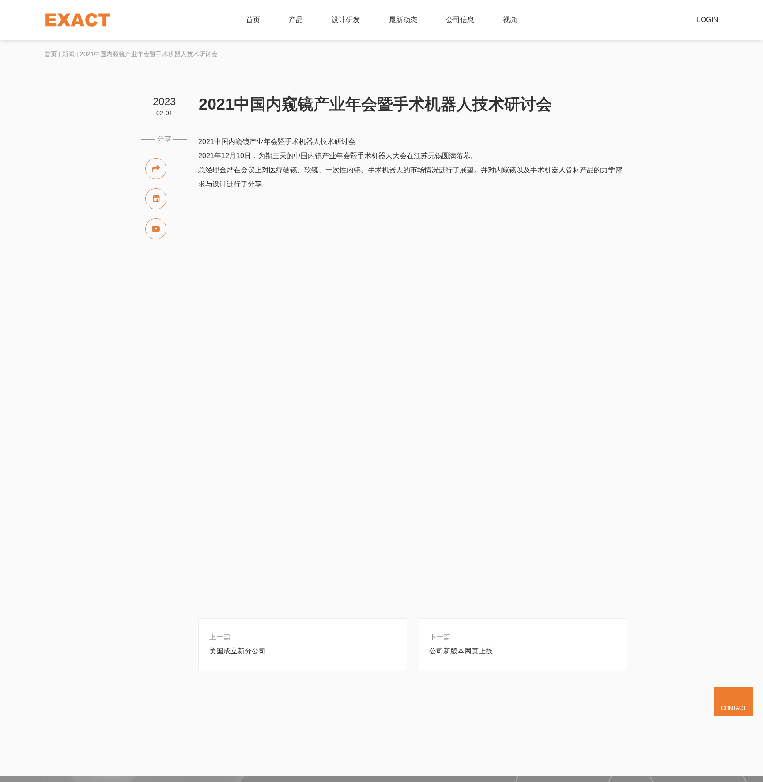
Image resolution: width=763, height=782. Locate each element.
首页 (253, 19)
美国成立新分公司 (237, 651)
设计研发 (346, 19)
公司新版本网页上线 (461, 651)
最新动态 (403, 19)
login (707, 19)
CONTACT (733, 708)
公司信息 (460, 19)
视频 (510, 19)
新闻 (68, 53)
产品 (296, 19)
